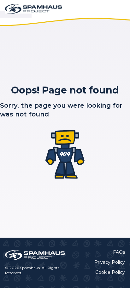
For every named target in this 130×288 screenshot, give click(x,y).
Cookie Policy (110, 272)
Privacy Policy (109, 262)
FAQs (119, 252)
